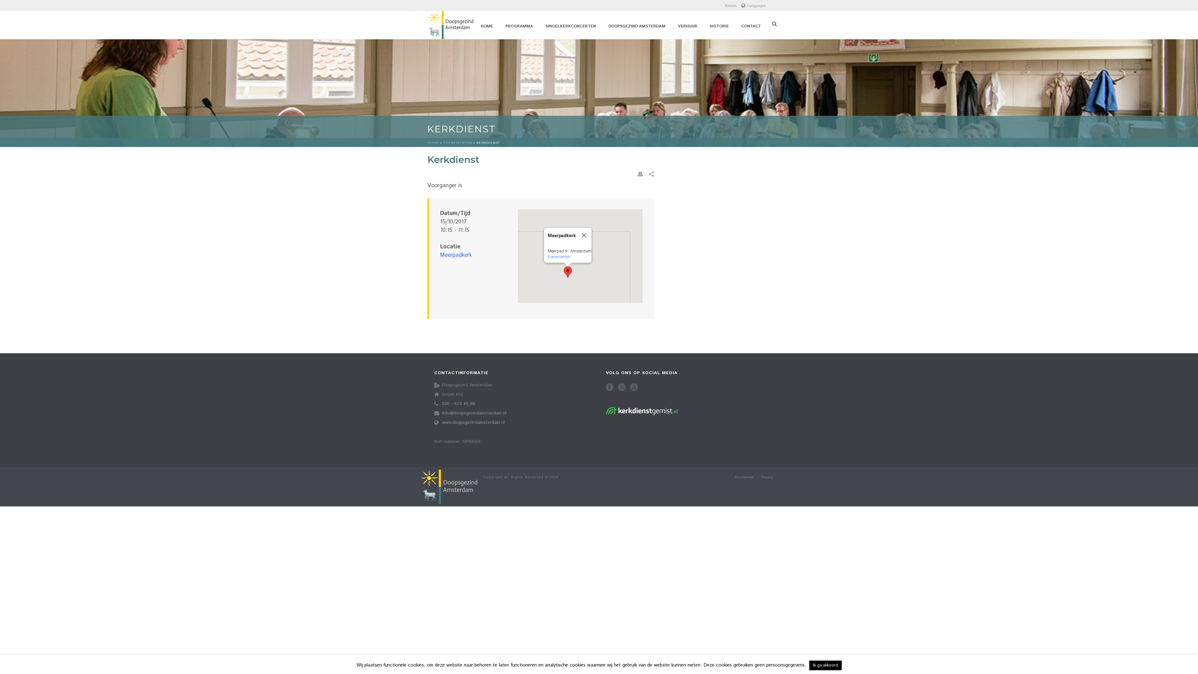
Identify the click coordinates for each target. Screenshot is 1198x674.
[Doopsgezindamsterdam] (449, 487)
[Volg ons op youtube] (634, 387)
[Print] (640, 174)
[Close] (584, 235)
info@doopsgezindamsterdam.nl (474, 413)
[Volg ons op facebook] (609, 387)
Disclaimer (744, 477)
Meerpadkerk (456, 255)
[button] (568, 272)
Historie (719, 26)
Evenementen (457, 143)
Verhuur (687, 26)
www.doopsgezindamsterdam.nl (473, 422)
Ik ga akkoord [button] (825, 665)
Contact (751, 26)
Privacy (767, 477)
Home (487, 26)
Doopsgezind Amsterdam (636, 26)
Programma (519, 26)
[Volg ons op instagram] (622, 387)
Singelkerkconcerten (570, 26)
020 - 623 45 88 (458, 404)
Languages (756, 5)
